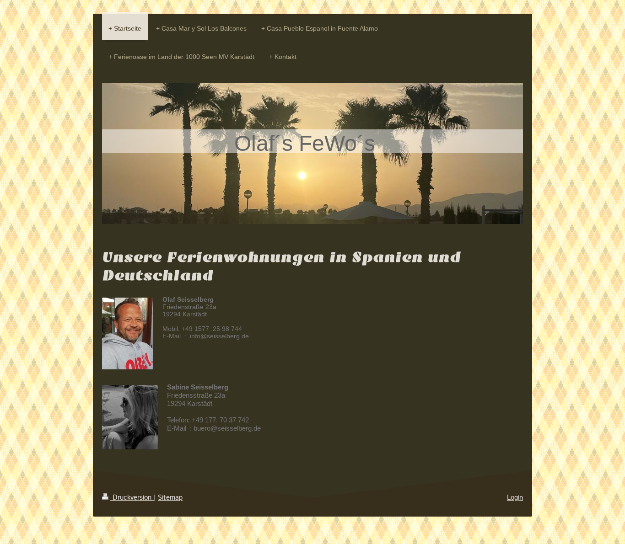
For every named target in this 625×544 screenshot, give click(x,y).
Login (515, 498)
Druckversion (132, 498)
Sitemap (170, 498)
